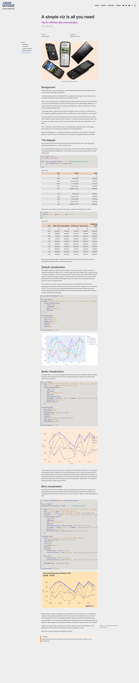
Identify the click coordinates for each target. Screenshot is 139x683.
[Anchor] (57, 87)
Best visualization (26, 52)
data (43, 26)
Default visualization (27, 48)
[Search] (134, 5)
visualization (49, 26)
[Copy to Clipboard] (96, 295)
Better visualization (27, 50)
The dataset (25, 46)
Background (25, 44)
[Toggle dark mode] (132, 5)
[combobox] (135, 5)
